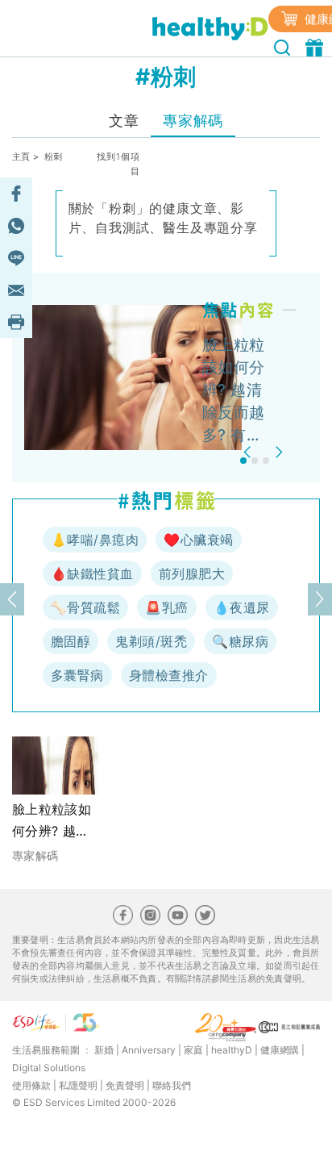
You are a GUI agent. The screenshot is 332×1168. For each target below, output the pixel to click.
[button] (249, 452)
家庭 (193, 1050)
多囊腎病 (77, 675)
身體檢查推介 (169, 675)
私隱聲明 (78, 1085)
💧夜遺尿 (242, 607)
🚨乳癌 (166, 607)
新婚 (104, 1050)
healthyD (231, 1050)
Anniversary (149, 1050)
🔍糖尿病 (240, 641)
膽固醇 (70, 641)
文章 (124, 120)
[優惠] (316, 46)
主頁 (21, 156)
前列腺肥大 (192, 573)
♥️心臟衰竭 (198, 540)
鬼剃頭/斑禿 (151, 641)
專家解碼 (192, 120)
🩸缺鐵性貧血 (92, 573)
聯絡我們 (171, 1085)
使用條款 (31, 1085)
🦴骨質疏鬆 (85, 607)
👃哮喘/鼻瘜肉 (95, 540)
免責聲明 (125, 1085)
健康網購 (279, 1050)
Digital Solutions (48, 1068)
